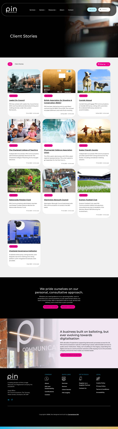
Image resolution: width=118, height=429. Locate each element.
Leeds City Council (17, 100)
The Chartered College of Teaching (23, 150)
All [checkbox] (10, 64)
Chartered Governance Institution (23, 251)
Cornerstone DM (73, 414)
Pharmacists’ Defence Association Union (58, 151)
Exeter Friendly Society (88, 150)
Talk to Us (92, 9)
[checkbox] (19, 64)
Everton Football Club (88, 200)
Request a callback (68, 307)
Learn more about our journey (71, 355)
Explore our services (50, 307)
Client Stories (13, 95)
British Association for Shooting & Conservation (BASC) (58, 101)
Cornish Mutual (85, 100)
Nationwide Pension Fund (20, 200)
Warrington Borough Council (56, 200)
